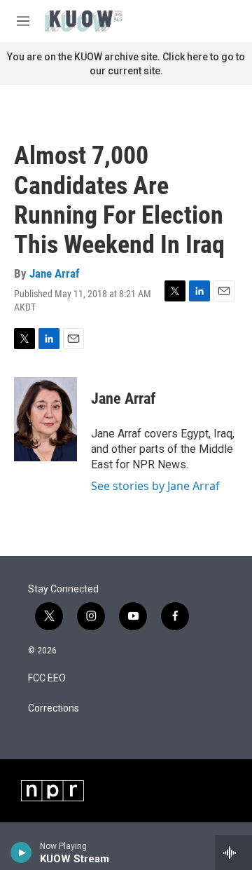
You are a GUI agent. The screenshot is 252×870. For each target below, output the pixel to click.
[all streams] (233, 852)
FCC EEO (47, 678)
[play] (21, 852)
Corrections (53, 708)
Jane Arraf (54, 273)
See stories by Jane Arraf (155, 486)
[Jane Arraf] (45, 419)
